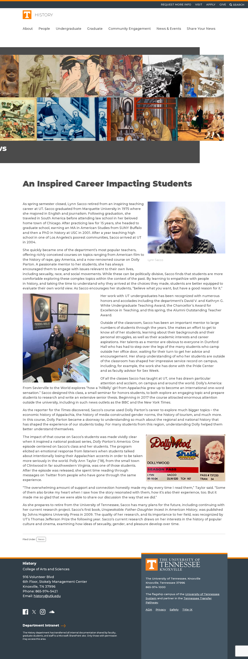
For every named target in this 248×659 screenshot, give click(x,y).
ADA (149, 609)
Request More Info (176, 4)
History (44, 15)
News (41, 539)
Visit (198, 4)
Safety (174, 609)
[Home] (173, 567)
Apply (210, 4)
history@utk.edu (47, 596)
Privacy (161, 609)
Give (222, 4)
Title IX (187, 609)
